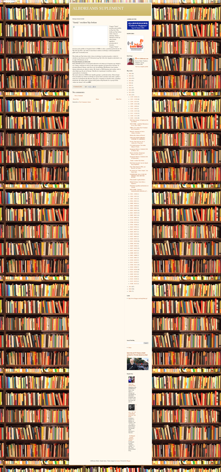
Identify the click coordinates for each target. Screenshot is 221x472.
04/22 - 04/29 (133, 248)
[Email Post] (85, 86)
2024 (130, 78)
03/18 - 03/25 (133, 260)
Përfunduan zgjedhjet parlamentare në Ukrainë (139, 186)
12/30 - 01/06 (133, 97)
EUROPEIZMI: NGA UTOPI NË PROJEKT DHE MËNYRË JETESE (138, 175)
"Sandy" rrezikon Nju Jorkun (137, 160)
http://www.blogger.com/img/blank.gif (137, 298)
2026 (130, 73)
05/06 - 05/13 (133, 243)
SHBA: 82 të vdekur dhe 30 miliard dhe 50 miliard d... (138, 128)
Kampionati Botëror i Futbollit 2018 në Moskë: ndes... (139, 149)
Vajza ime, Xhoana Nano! (132, 384)
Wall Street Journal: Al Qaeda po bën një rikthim (139, 120)
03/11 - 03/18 (133, 262)
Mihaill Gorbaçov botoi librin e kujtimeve (137, 182)
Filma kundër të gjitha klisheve (137, 179)
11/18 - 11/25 (133, 111)
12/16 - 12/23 (133, 101)
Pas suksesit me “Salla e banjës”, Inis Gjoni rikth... (139, 171)
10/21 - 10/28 (133, 194)
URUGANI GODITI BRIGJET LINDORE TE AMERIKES (137, 138)
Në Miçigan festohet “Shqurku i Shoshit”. (131, 438)
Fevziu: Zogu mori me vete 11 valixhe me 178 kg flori (137, 142)
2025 (130, 76)
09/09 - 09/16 (133, 203)
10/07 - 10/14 (133, 198)
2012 (130, 95)
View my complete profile (141, 66)
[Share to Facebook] (93, 87)
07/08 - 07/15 (133, 222)
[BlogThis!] (90, 87)
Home (97, 99)
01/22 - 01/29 (133, 279)
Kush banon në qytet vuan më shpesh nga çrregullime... (139, 163)
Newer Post (76, 99)
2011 (130, 286)
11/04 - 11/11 (133, 115)
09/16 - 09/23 (133, 201)
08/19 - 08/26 (133, 210)
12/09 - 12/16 (133, 104)
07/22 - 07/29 (133, 220)
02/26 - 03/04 (133, 267)
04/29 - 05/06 (133, 246)
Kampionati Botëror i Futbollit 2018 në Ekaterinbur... (139, 157)
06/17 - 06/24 (133, 229)
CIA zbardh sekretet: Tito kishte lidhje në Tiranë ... (138, 146)
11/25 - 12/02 (133, 108)
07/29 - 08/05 (133, 217)
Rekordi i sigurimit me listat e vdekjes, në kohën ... (137, 132)
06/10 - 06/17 (133, 232)
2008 (130, 291)
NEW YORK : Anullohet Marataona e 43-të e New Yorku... (139, 124)
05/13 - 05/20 (133, 241)
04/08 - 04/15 (133, 253)
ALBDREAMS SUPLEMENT (98, 8)
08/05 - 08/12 (133, 215)
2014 (130, 90)
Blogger (128, 461)
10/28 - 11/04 (133, 118)
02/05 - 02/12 (133, 274)
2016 (130, 85)
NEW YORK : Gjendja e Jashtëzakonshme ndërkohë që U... (139, 190)
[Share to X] (92, 87)
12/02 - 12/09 (133, 106)
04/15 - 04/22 (133, 250)
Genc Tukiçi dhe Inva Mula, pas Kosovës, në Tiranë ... (138, 167)
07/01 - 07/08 (133, 224)
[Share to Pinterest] (95, 87)
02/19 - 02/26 (133, 269)
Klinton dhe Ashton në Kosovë (137, 135)
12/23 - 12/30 (133, 99)
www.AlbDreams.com (142, 58)
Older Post (118, 99)
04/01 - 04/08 (133, 255)
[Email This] (88, 87)
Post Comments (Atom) (85, 102)
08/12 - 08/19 (133, 213)
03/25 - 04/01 (133, 257)
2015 (130, 87)
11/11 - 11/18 (133, 113)
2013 (130, 92)
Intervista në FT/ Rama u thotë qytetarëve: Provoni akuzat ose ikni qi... (137, 355)
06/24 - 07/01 (133, 227)
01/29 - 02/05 (133, 276)
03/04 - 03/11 (133, 265)
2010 (130, 289)
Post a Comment (79, 95)
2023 (130, 80)
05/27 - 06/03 (133, 236)
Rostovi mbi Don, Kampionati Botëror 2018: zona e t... (137, 153)
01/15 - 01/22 (133, 281)
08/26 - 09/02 (133, 208)
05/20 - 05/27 (133, 239)
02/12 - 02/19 (133, 272)
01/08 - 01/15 (133, 283)
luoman (118, 461)
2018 (130, 83)
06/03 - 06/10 (133, 234)
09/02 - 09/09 (133, 206)
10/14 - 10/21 (133, 196)
